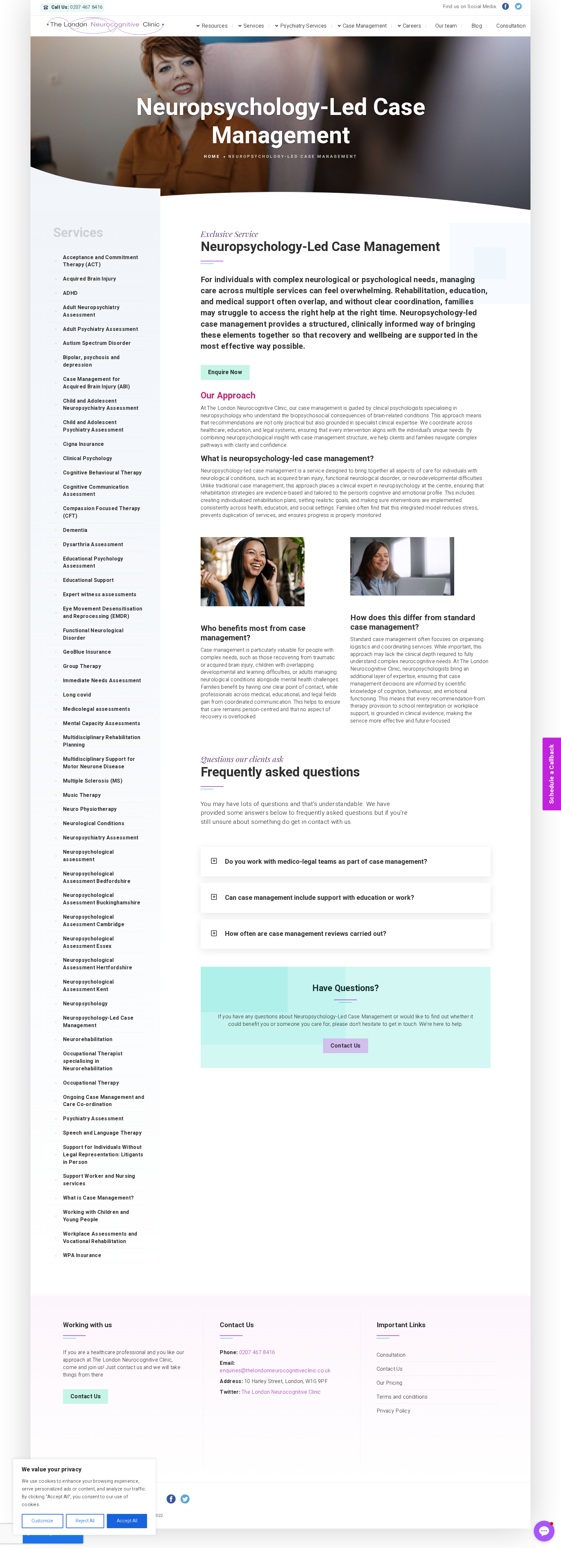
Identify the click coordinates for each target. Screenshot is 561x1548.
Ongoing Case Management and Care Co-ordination (103, 1101)
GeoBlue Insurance (87, 652)
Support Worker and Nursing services (99, 1180)
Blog (476, 26)
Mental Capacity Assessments (101, 723)
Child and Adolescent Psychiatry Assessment (93, 426)
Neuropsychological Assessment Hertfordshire (97, 964)
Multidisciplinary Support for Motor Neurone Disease (99, 763)
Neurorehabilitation (88, 1039)
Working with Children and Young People (96, 1216)
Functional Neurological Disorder (93, 634)
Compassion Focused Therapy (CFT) (101, 512)
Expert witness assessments (100, 594)
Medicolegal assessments (96, 709)
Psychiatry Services (303, 26)
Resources (215, 26)
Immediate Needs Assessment (102, 681)
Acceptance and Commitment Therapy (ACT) (100, 261)
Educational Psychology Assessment (93, 562)
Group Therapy (82, 666)
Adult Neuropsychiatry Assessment (91, 311)
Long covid (77, 695)
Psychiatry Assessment (93, 1119)
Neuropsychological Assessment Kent (88, 985)
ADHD (70, 293)
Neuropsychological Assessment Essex (88, 942)
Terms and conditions (402, 1397)
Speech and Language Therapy (102, 1133)
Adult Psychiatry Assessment (100, 329)
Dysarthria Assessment (93, 544)
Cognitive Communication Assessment (96, 490)
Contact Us (345, 1046)
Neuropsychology (85, 1004)
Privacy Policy (393, 1411)
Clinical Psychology (87, 458)
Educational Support (88, 580)
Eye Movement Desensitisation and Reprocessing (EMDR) (102, 612)
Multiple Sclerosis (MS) (92, 781)
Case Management (365, 26)
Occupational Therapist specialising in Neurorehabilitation (93, 1061)
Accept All (127, 1520)
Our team (446, 26)
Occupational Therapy (91, 1083)
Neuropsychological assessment (88, 855)
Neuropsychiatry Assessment (101, 838)
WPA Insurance (82, 1255)
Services (253, 26)
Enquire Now (225, 372)
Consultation (511, 26)
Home (212, 156)
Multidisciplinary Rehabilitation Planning (102, 741)
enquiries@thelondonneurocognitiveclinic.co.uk (275, 1371)
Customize (42, 1520)
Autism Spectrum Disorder (97, 343)
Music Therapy (82, 795)
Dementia (75, 530)
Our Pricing (389, 1383)
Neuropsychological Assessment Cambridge (93, 920)
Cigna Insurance (83, 444)
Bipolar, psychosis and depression (91, 361)
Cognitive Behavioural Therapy (102, 473)
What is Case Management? (98, 1198)
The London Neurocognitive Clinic (281, 1392)
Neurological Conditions (93, 823)
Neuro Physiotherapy (90, 809)
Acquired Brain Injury (89, 279)
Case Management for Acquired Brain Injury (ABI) (96, 383)
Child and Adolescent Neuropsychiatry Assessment (101, 404)
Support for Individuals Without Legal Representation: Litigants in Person (103, 1154)
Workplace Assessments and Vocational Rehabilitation (100, 1237)
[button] (544, 1531)
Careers (412, 26)
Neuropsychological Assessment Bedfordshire (97, 877)
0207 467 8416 (256, 1352)
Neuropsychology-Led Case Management (98, 1021)
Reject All (85, 1520)
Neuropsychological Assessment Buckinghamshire (102, 899)
